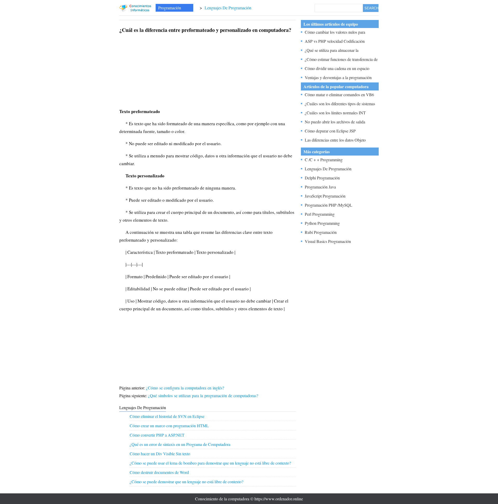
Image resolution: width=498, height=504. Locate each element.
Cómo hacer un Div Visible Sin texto (160, 453)
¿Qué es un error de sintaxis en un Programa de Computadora (180, 444)
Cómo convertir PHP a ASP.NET (157, 435)
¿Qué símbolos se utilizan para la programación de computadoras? (203, 395)
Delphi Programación (322, 177)
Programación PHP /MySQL (328, 205)
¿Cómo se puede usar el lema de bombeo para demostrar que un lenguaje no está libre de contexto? (210, 463)
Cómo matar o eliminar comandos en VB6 (339, 94)
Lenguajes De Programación (228, 7)
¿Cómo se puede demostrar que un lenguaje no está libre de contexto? (186, 481)
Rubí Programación (321, 232)
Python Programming (322, 223)
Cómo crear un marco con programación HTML (169, 425)
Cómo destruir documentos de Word (159, 472)
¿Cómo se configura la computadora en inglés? (185, 387)
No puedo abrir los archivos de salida (335, 121)
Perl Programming (320, 214)
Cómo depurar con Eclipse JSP (330, 131)
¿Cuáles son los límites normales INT (335, 112)
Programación (169, 7)
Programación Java (320, 187)
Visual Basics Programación (328, 241)
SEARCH (371, 8)
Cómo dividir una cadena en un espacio (337, 68)
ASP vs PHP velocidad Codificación (335, 41)
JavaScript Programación (325, 196)
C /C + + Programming (324, 159)
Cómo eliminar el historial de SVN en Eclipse (167, 416)
